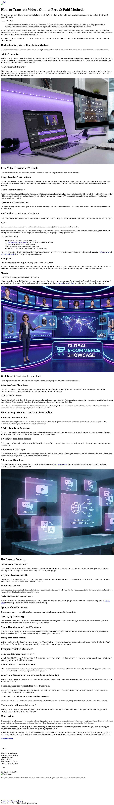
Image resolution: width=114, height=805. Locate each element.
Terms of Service (17, 801)
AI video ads (104, 252)
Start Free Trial (7, 738)
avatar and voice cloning (65, 283)
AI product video (61, 464)
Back (4, 2)
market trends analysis (8, 254)
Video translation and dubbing (15, 242)
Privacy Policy (6, 801)
